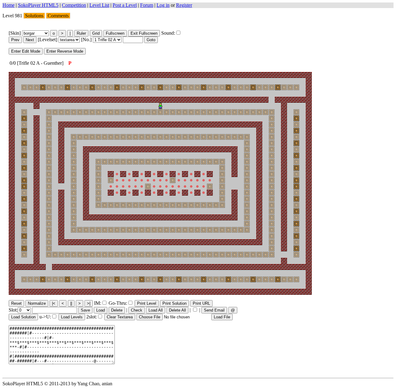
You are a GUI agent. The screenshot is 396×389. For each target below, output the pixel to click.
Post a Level (125, 5)
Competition (74, 5)
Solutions (34, 15)
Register (184, 5)
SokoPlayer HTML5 (38, 5)
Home (8, 5)
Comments (58, 15)
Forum (146, 5)
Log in (163, 5)
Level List (99, 5)
